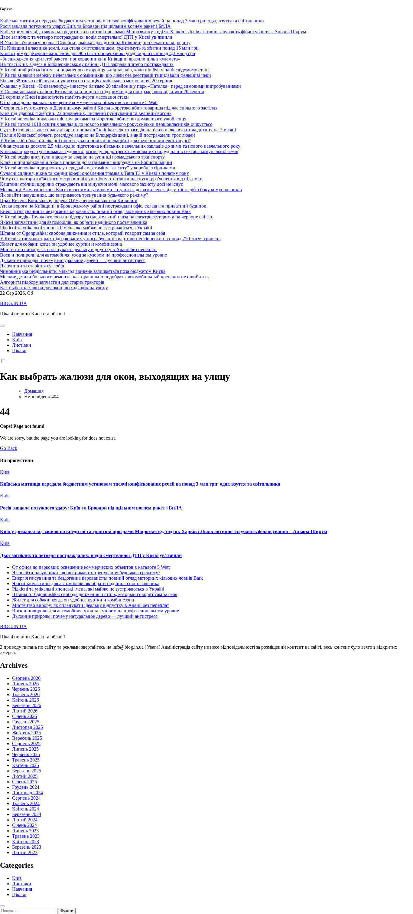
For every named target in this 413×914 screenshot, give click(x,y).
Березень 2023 (26, 847)
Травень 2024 (26, 803)
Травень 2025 (26, 759)
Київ (17, 339)
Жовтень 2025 (26, 732)
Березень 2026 (26, 705)
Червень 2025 (26, 754)
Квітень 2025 (25, 765)
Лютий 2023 (24, 852)
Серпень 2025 (26, 743)
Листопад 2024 (27, 792)
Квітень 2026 (25, 700)
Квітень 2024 (25, 808)
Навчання (22, 334)
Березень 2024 (26, 814)
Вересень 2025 (27, 738)
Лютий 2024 (24, 819)
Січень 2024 (24, 825)
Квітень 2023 (25, 841)
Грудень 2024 (25, 787)
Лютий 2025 (24, 776)
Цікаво (19, 350)
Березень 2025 (26, 770)
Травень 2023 (26, 836)
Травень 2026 (26, 694)
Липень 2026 (25, 683)
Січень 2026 (24, 716)
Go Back (8, 448)
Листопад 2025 (27, 727)
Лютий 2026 (24, 710)
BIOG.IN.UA (13, 303)
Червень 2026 (26, 689)
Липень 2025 (25, 749)
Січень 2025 (24, 781)
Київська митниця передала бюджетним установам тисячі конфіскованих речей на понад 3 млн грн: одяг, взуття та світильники (140, 483)
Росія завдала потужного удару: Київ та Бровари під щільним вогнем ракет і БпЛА (91, 507)
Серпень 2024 (26, 798)
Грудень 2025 (25, 721)
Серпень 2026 (26, 678)
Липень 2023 (25, 830)
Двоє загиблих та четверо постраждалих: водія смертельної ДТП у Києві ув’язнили (91, 555)
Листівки (21, 345)
